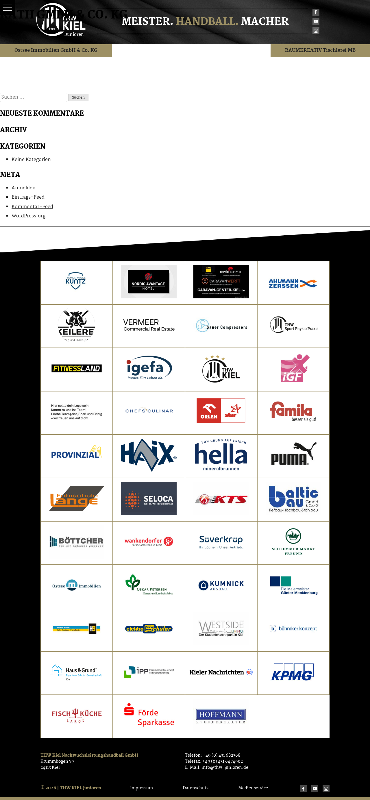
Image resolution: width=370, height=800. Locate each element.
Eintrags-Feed (28, 197)
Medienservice (253, 788)
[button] (7, 7)
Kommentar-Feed (32, 207)
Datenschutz (195, 788)
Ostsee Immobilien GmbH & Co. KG (55, 50)
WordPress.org (28, 216)
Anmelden (24, 188)
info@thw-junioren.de (224, 767)
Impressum (141, 788)
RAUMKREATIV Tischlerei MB (320, 50)
